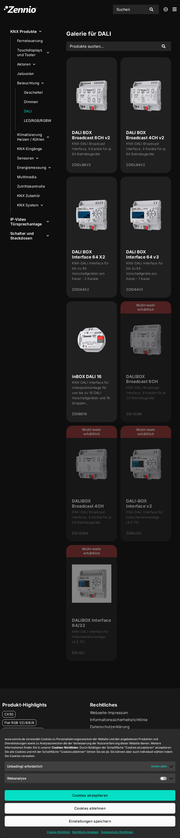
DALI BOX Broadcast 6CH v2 (91, 135)
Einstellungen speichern (90, 821)
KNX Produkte (23, 31)
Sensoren (25, 158)
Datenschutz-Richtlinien (117, 832)
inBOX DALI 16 (86, 376)
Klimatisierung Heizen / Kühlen (31, 137)
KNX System (27, 205)
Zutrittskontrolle (31, 186)
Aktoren (24, 64)
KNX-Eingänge (29, 149)
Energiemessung (31, 167)
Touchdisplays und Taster (29, 52)
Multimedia (26, 177)
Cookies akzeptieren (90, 795)
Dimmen (31, 102)
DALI (28, 111)
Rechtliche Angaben (85, 832)
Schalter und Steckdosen (22, 235)
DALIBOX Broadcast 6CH (142, 379)
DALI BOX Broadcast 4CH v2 (145, 135)
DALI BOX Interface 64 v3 (142, 254)
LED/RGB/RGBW (38, 120)
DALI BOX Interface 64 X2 (88, 254)
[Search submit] (151, 9)
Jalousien (25, 73)
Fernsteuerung (30, 41)
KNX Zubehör (28, 195)
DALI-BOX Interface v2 (139, 503)
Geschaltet (33, 92)
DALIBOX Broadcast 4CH (88, 503)
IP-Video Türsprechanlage (26, 221)
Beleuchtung (28, 83)
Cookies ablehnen (90, 808)
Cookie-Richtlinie (58, 832)
